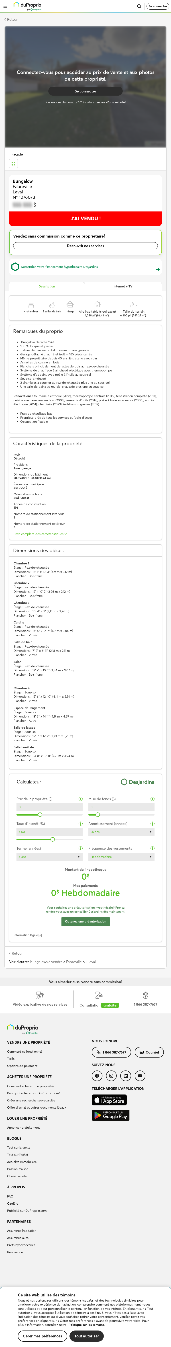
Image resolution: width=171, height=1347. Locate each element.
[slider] (40, 814)
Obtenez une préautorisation (85, 921)
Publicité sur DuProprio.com (27, 1211)
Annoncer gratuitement (23, 1128)
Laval (92, 962)
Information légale (26, 935)
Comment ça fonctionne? (24, 1052)
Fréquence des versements (110, 848)
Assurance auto (17, 1238)
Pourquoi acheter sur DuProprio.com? (33, 1093)
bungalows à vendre (46, 962)
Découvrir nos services (85, 246)
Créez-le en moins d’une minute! (102, 102)
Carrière (12, 1203)
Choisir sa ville (17, 1176)
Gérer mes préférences (42, 1336)
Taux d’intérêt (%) (30, 824)
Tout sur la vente (19, 1148)
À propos (16, 1187)
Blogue (14, 1138)
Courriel (152, 1052)
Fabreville (74, 962)
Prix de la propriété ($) (34, 799)
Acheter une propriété (29, 1076)
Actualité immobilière (22, 1162)
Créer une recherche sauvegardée (31, 1100)
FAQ (10, 1196)
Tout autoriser (86, 1336)
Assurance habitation (21, 1231)
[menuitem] (49, 1054)
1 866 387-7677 (114, 1052)
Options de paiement (22, 1066)
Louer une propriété (27, 1118)
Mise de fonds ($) (102, 799)
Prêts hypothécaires (21, 1245)
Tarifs (10, 1059)
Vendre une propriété (28, 1042)
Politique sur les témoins (86, 1325)
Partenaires (19, 1222)
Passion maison (17, 1169)
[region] (85, 1317)
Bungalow (23, 181)
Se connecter (158, 6)
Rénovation (15, 1252)
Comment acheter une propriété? (30, 1086)
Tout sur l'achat (17, 1155)
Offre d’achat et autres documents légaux (36, 1107)
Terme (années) (28, 848)
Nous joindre (105, 1041)
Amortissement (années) (107, 824)
